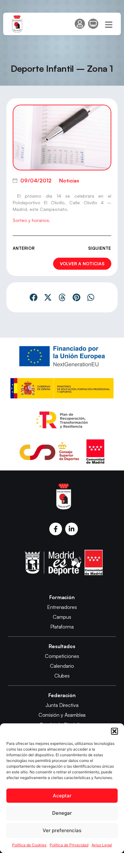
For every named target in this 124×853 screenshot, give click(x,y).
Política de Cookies (29, 845)
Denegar (62, 813)
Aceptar (62, 796)
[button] (114, 731)
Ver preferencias (62, 830)
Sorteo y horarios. (31, 220)
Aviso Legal (102, 845)
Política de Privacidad (69, 845)
